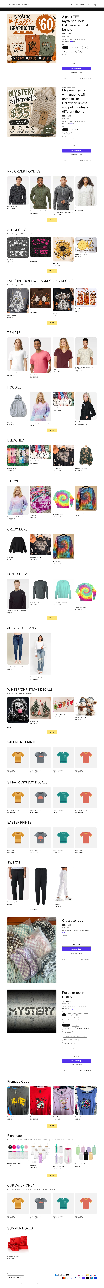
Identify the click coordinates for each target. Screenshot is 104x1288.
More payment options (76, 72)
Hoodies (9, 422)
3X (65, 1018)
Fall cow (55, 313)
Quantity (64, 54)
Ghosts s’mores (34, 310)
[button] (88, 5)
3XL (65, 47)
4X (71, 1018)
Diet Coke (78, 308)
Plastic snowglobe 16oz (59, 1166)
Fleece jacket (79, 421)
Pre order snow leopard (81, 208)
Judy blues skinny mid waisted (15, 666)
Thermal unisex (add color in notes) (17, 610)
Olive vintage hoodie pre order (38, 211)
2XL (85, 47)
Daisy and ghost (11, 315)
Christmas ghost (34, 721)
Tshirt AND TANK (81, 1028)
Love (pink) (33, 259)
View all (52, 220)
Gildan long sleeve (35, 602)
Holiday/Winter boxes (13, 1256)
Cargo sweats (56, 904)
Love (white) (10, 259)
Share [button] (65, 78)
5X (76, 1018)
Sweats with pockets (13, 902)
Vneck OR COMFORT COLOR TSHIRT (75, 1036)
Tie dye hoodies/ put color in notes (39, 423)
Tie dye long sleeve (58, 514)
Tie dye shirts (33, 515)
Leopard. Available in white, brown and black (84, 368)
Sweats (32, 907)
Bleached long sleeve (81, 468)
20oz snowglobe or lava (13, 1163)
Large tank (78, 1116)
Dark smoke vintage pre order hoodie (63, 212)
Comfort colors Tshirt (13, 373)
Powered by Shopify (28, 1283)
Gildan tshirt (33, 374)
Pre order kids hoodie (70, 1039)
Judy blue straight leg (36, 677)
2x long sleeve (34, 1116)
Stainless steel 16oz (80, 1164)
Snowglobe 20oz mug (36, 1165)
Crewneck (10, 557)
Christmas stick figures (59, 714)
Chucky (9, 725)
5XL (78, 47)
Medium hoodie (57, 1116)
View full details (84, 78)
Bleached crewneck (58, 468)
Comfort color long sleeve (60, 602)
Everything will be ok (81, 254)
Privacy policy (37, 1282)
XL (64, 51)
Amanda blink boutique (17, 1283)
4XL (72, 47)
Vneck (54, 369)
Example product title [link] (13, 770)
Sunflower (55, 263)
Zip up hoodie (68, 1028)
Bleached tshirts (11, 468)
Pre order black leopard (13, 206)
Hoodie (66, 1025)
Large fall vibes (11, 1116)
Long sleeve (67, 1032)
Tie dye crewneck (80, 513)
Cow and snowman (80, 717)
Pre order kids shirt (70, 1043)
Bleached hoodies (58, 408)
